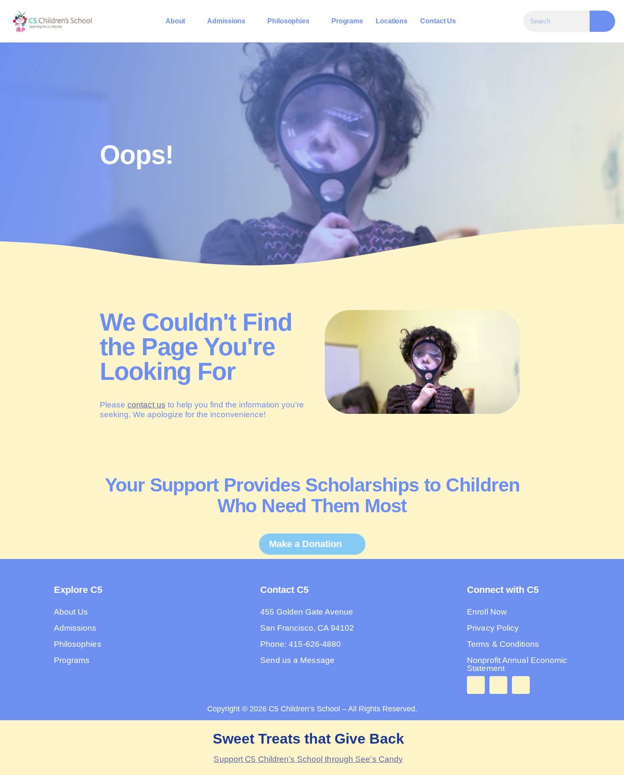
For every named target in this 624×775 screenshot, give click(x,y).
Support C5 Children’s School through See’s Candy (308, 759)
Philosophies (288, 21)
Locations (392, 21)
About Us (71, 611)
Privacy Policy (493, 627)
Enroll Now (487, 611)
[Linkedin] (521, 685)
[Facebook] (476, 685)
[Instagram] (498, 685)
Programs (347, 21)
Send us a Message (297, 660)
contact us (146, 404)
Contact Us (438, 21)
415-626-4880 (315, 644)
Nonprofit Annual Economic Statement (517, 664)
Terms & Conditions (503, 644)
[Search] (602, 21)
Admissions (226, 21)
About (176, 21)
